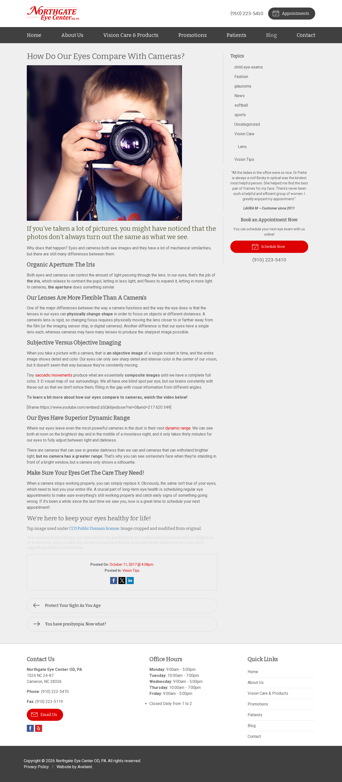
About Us (72, 35)
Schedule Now (272, 247)
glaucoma (242, 86)
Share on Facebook (113, 580)
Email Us (48, 714)
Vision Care (244, 133)
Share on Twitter (121, 580)
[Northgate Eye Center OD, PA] (53, 13)
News (239, 95)
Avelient (85, 766)
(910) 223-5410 (247, 13)
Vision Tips (130, 570)
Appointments (295, 13)
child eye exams (248, 67)
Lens (242, 146)
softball (241, 105)
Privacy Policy (36, 766)
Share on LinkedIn (130, 580)
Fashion (241, 76)
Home (34, 35)
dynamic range (178, 428)
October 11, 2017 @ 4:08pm (131, 564)
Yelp (38, 728)
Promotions (192, 35)
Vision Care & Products (130, 35)
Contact (306, 35)
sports (240, 114)
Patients (236, 35)
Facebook (30, 728)
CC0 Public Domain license (94, 528)
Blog (271, 35)
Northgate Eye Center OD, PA (81, 760)
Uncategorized (247, 124)
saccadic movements (53, 375)
